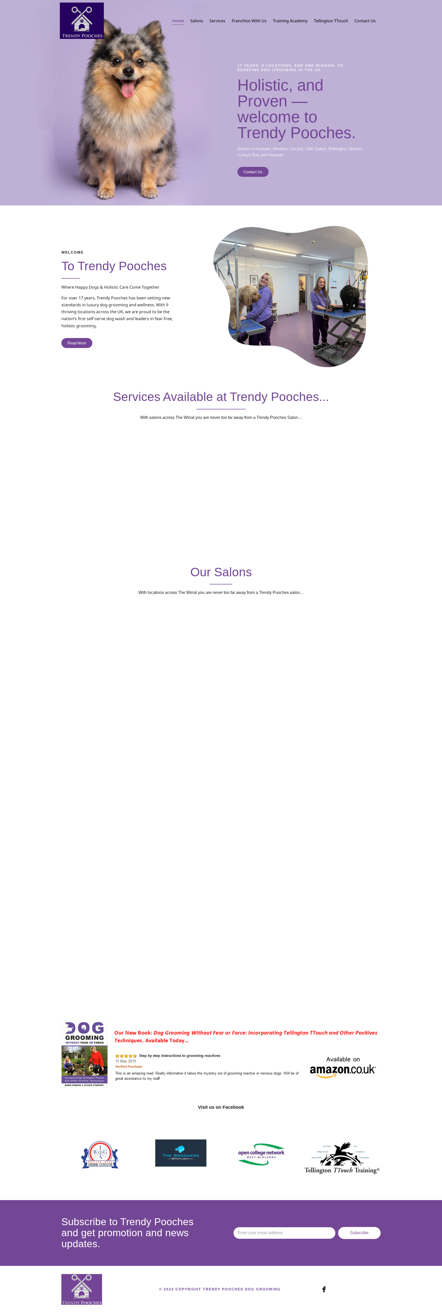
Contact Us (365, 21)
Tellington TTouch (331, 21)
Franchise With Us (249, 21)
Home (178, 21)
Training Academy (290, 21)
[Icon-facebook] (324, 1289)
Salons (196, 21)
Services (217, 21)
